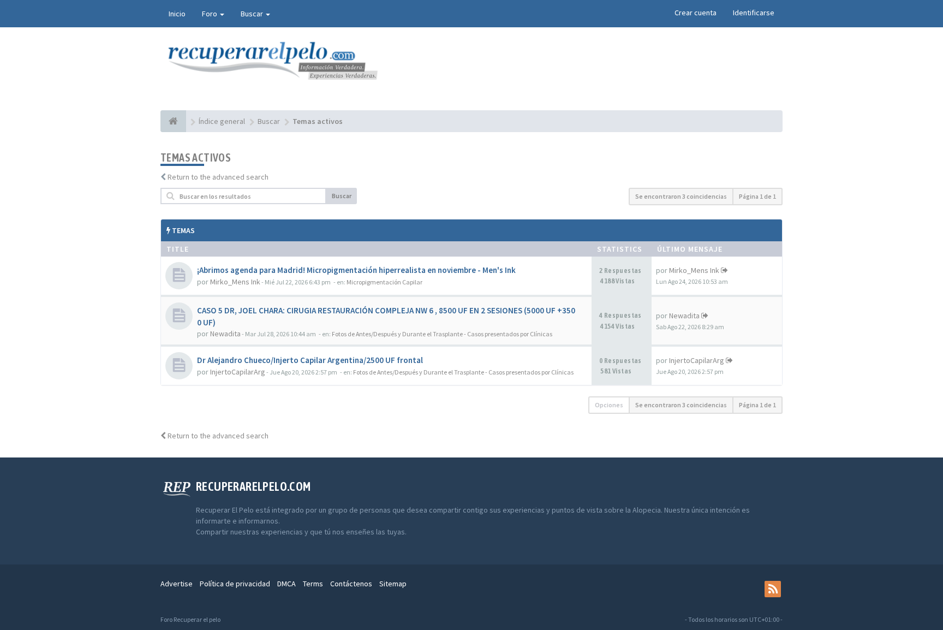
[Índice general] (173, 121)
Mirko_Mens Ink (235, 282)
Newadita (225, 333)
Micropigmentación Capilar (384, 282)
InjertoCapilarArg (237, 372)
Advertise (176, 584)
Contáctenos (351, 584)
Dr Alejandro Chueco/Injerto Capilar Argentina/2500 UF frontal (310, 360)
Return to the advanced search (218, 177)
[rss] (773, 589)
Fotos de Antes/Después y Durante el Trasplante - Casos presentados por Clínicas (442, 334)
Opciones (609, 405)
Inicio (177, 14)
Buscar (253, 14)
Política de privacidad (235, 584)
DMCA (286, 584)
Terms (313, 584)
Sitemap (393, 584)
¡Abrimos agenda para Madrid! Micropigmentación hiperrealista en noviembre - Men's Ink (356, 270)
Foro (210, 14)
